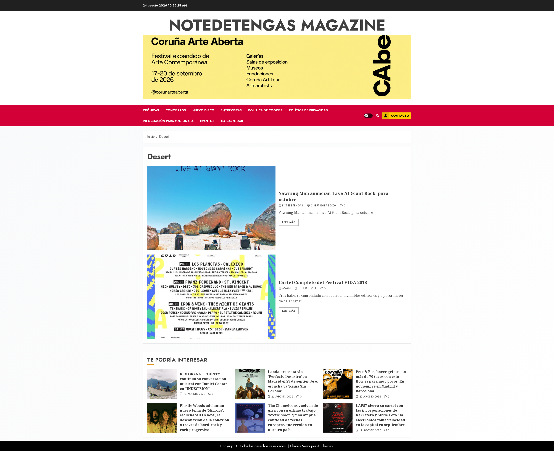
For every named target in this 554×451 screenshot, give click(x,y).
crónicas (151, 110)
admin (286, 288)
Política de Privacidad (308, 110)
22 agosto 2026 (282, 397)
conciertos (176, 110)
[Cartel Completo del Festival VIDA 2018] (211, 297)
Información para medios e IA (168, 121)
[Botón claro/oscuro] (368, 116)
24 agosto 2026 (194, 394)
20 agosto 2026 (370, 397)
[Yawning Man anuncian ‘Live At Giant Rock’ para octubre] (211, 208)
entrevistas (231, 110)
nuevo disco (203, 110)
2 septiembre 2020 (323, 206)
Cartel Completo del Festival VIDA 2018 (323, 282)
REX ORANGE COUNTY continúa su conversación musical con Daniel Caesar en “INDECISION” (203, 381)
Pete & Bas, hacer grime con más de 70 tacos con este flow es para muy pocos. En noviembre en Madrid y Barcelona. (381, 381)
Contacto (400, 116)
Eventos (207, 121)
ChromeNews (300, 446)
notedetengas (292, 206)
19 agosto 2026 (370, 430)
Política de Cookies (265, 110)
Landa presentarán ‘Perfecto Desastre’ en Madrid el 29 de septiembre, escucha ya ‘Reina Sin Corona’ (293, 381)
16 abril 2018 (307, 288)
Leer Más (288, 222)
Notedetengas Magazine (277, 25)
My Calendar (232, 121)
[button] (377, 116)
